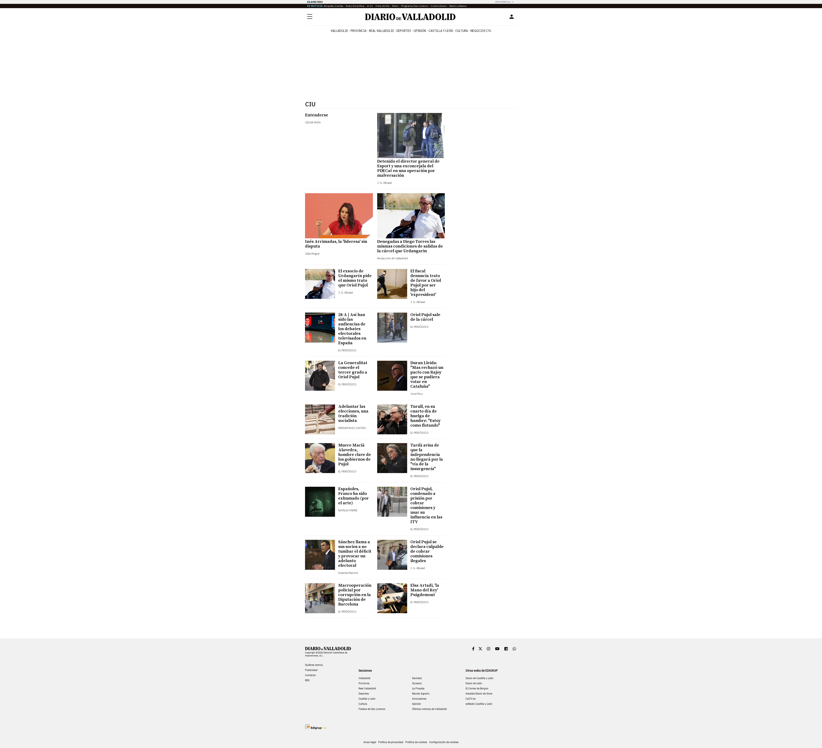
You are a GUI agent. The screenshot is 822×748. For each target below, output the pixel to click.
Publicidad (311, 670)
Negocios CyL (481, 31)
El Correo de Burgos (477, 688)
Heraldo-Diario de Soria (479, 693)
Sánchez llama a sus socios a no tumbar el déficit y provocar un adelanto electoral (354, 553)
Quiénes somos (314, 664)
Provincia (358, 31)
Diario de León (474, 683)
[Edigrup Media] (315, 726)
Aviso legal (369, 742)
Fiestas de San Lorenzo (372, 709)
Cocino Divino (439, 5)
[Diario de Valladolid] (410, 16)
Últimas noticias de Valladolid (429, 709)
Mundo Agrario (420, 693)
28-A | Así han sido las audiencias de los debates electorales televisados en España (352, 329)
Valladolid (339, 31)
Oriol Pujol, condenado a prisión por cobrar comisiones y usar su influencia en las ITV (426, 505)
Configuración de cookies (444, 742)
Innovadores (419, 698)
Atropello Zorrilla (333, 5)
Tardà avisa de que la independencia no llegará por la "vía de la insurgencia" (426, 457)
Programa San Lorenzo (414, 5)
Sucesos (417, 683)
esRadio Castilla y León (479, 703)
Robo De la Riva (355, 5)
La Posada (418, 688)
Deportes (403, 31)
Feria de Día (382, 5)
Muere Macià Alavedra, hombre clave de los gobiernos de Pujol (354, 455)
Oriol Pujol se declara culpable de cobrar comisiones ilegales (427, 551)
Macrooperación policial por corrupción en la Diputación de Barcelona (354, 595)
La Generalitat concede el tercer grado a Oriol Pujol (352, 370)
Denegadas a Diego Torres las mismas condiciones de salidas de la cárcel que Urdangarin (410, 246)
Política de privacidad (390, 742)
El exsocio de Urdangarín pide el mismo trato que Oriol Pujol (355, 278)
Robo (395, 5)
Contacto (310, 675)
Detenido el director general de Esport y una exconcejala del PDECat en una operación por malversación (408, 168)
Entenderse (316, 115)
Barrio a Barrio (458, 5)
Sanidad (417, 678)
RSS (307, 680)
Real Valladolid (381, 31)
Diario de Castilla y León (479, 678)
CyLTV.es (471, 698)
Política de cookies (416, 742)
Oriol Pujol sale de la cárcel (425, 317)
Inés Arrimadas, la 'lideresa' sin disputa (336, 244)
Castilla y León (441, 31)
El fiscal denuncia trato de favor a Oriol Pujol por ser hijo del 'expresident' (425, 283)
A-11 (370, 5)
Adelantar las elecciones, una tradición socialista (353, 413)
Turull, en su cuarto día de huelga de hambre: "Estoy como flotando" (425, 416)
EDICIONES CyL (503, 2)
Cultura (461, 31)
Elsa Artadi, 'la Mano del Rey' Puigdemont (424, 590)
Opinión (420, 31)
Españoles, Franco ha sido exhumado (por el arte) (353, 496)
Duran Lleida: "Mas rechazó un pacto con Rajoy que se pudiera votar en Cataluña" (426, 374)
